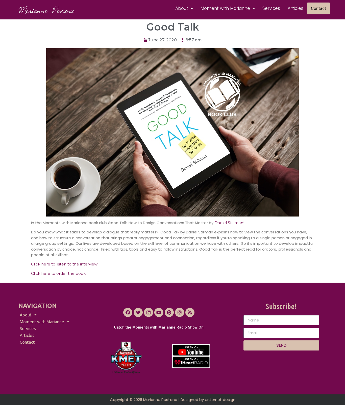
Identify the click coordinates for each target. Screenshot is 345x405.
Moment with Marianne (225, 8)
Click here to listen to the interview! (64, 264)
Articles (295, 8)
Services (271, 8)
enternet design (220, 399)
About (181, 8)
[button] (184, 8)
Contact (318, 8)
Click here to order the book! (59, 273)
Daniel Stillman (228, 222)
